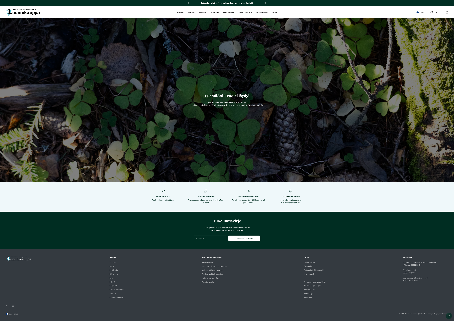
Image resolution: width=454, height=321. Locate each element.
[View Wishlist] (431, 12)
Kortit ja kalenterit (245, 12)
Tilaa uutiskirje (244, 238)
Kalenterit (113, 286)
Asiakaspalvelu (207, 262)
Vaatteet (191, 12)
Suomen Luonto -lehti (312, 286)
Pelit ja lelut (113, 270)
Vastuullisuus (309, 266)
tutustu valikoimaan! (247, 3)
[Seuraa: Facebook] (7, 306)
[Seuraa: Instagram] (13, 306)
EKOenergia (308, 294)
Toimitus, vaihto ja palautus (212, 274)
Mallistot (180, 12)
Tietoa (274, 12)
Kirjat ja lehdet (228, 12)
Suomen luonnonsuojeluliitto (315, 282)
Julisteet (112, 294)
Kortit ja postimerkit (116, 290)
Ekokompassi (309, 290)
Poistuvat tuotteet (116, 297)
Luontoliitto (308, 297)
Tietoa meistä (309, 262)
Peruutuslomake (208, 282)
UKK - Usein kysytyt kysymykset (214, 266)
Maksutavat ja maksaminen (212, 270)
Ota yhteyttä (309, 274)
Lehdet (112, 282)
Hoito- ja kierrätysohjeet (211, 278)
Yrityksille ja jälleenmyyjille (314, 270)
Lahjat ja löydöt (262, 12)
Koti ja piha (215, 12)
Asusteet (202, 12)
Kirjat (111, 278)
